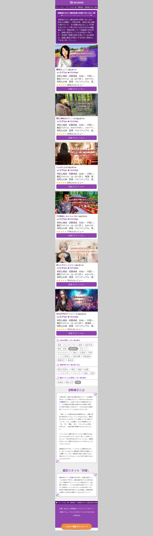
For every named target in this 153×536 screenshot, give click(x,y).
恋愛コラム (64, 512)
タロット (83, 348)
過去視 (70, 360)
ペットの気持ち (64, 356)
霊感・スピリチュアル (66, 345)
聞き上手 (69, 382)
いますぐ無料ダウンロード (76, 526)
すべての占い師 (71, 7)
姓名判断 (76, 356)
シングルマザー (64, 373)
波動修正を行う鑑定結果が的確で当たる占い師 (92, 502)
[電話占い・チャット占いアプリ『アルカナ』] (76, 3)
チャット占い (60, 7)
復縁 (80, 369)
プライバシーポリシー (86, 509)
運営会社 (77, 515)
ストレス (76, 373)
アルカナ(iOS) (74, 512)
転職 (86, 369)
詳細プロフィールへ (76, 89)
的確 (63, 37)
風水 (75, 352)
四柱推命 (87, 356)
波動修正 (81, 7)
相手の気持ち (63, 369)
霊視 (80, 345)
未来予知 (88, 345)
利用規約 (73, 509)
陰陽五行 (61, 360)
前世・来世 (62, 348)
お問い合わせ (64, 509)
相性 (73, 369)
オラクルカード (64, 352)
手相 (90, 352)
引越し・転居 (88, 373)
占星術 (82, 352)
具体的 (84, 30)
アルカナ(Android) (87, 512)
